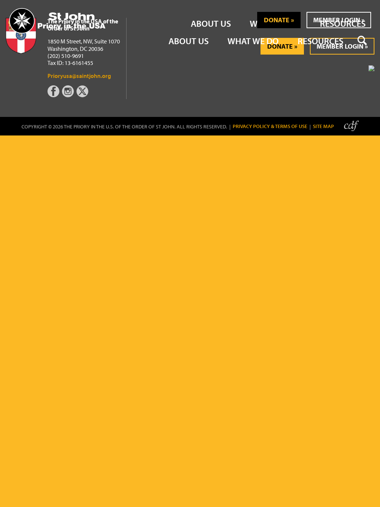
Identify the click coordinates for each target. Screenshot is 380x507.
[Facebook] (55, 95)
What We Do (253, 40)
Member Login (336, 20)
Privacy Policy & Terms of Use (270, 126)
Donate (276, 20)
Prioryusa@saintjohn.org (79, 75)
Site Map (323, 126)
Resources (320, 40)
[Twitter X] (83, 95)
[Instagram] (68, 95)
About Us (188, 40)
